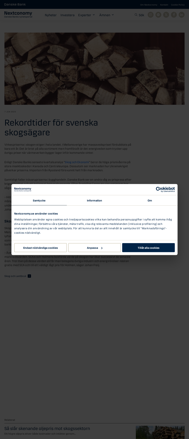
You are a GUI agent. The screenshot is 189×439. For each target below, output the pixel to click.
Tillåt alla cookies (148, 247)
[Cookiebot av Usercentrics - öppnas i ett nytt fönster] (158, 189)
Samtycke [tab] (39, 200)
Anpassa (92, 247)
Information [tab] (94, 200)
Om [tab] (150, 200)
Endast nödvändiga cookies (40, 247)
